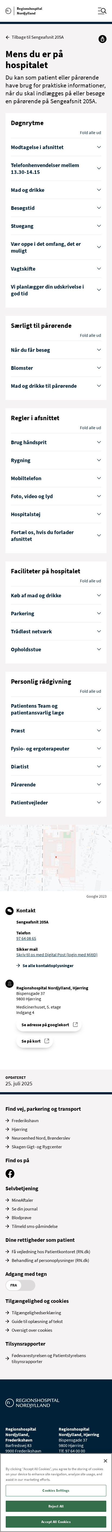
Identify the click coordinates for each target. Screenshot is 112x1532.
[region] (56, 1492)
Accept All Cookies (55, 1521)
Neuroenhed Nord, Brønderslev (41, 1138)
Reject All (56, 1506)
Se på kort (31, 1041)
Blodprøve (21, 1218)
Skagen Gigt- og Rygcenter (37, 1147)
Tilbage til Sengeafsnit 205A (38, 37)
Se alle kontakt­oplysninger (48, 965)
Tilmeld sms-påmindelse (35, 1226)
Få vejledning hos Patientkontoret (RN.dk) (51, 1252)
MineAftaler (22, 1200)
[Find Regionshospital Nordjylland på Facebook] (9, 1176)
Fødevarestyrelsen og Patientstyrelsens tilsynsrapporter (49, 1358)
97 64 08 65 (26, 938)
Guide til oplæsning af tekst (37, 1321)
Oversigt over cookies (32, 1330)
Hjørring (19, 1129)
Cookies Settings (55, 1490)
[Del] (102, 39)
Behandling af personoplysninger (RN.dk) (50, 1260)
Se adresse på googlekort (45, 1024)
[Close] (105, 1461)
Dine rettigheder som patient (40, 1239)
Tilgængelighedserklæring (36, 1313)
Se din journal (25, 1209)
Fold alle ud (90, 132)
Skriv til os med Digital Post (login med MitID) (57, 954)
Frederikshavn (25, 1121)
